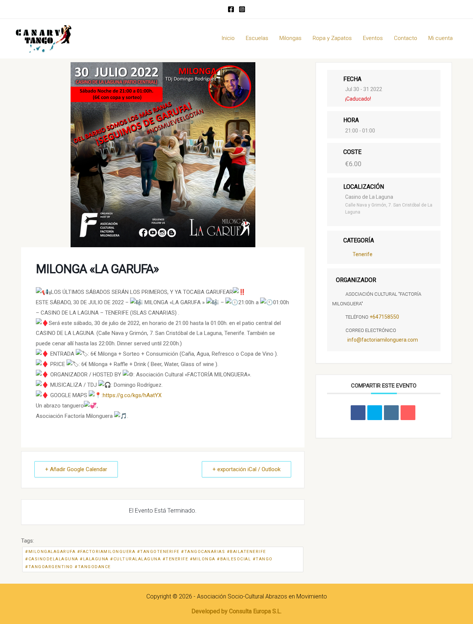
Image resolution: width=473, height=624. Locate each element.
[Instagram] (242, 9)
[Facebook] (231, 9)
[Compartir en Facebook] (358, 412)
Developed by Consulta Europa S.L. (236, 611)
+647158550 (384, 317)
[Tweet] (374, 412)
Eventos (373, 38)
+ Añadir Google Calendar (76, 469)
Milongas (290, 38)
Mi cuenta (440, 38)
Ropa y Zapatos (332, 38)
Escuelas (257, 38)
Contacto (405, 38)
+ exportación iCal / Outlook (246, 469)
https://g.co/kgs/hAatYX (132, 395)
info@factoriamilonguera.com (382, 340)
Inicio (228, 38)
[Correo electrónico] (408, 412)
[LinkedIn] (391, 412)
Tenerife (362, 254)
